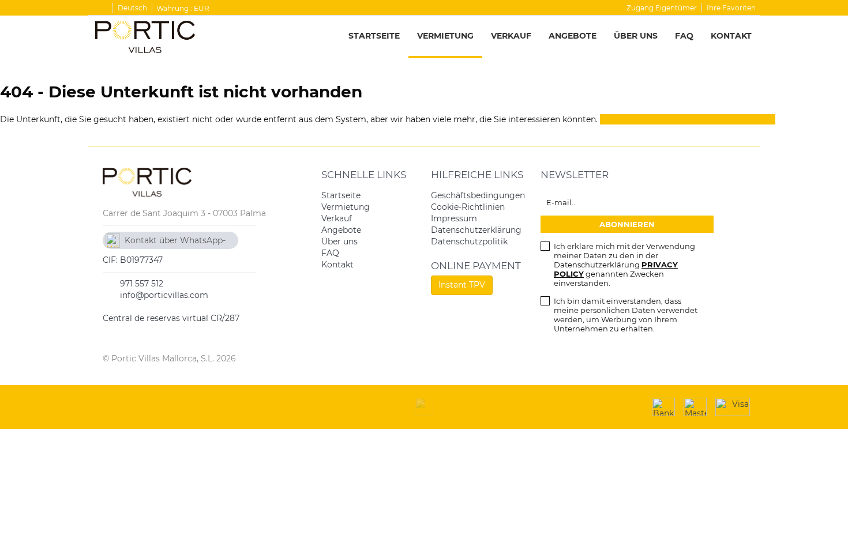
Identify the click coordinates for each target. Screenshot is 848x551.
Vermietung (445, 36)
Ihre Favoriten (731, 7)
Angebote (572, 36)
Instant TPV (461, 285)
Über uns (636, 36)
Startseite (374, 36)
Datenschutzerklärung (476, 230)
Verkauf (511, 36)
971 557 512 (141, 283)
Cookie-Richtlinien (468, 207)
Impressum (454, 218)
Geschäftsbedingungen (478, 195)
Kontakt (731, 36)
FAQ (684, 36)
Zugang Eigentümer (661, 7)
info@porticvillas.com (164, 295)
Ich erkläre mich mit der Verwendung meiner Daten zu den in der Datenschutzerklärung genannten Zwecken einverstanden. (624, 264)
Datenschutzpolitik (469, 241)
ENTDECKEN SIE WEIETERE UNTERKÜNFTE (687, 119)
